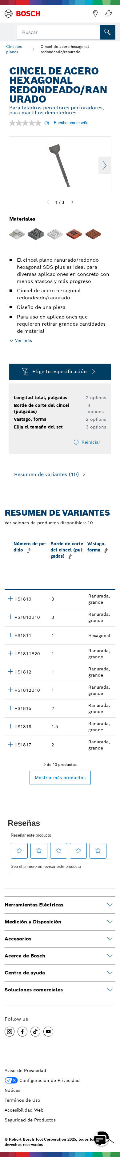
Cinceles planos (14, 49)
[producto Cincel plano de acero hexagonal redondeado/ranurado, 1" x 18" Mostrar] (10, 671)
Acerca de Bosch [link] (25, 955)
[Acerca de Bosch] (109, 956)
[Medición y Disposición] (109, 922)
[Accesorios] (109, 939)
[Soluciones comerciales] (109, 990)
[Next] (72, 202)
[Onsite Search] (107, 32)
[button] (9, 1032)
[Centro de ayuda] (109, 973)
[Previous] (48, 202)
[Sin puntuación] (26, 123)
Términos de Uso (22, 1100)
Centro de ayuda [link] (25, 972)
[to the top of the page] (111, 1120)
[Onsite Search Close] (94, 31)
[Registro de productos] (108, 14)
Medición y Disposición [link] (33, 921)
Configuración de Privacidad (49, 1080)
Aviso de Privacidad (25, 1070)
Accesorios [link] (18, 938)
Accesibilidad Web (24, 1110)
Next (104, 165)
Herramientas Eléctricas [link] (34, 905)
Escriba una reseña (71, 122)
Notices (12, 1090)
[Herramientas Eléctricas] (109, 905)
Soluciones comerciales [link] (34, 989)
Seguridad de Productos (30, 1120)
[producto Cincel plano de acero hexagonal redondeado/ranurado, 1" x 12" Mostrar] (10, 634)
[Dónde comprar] (95, 14)
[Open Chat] (101, 1138)
